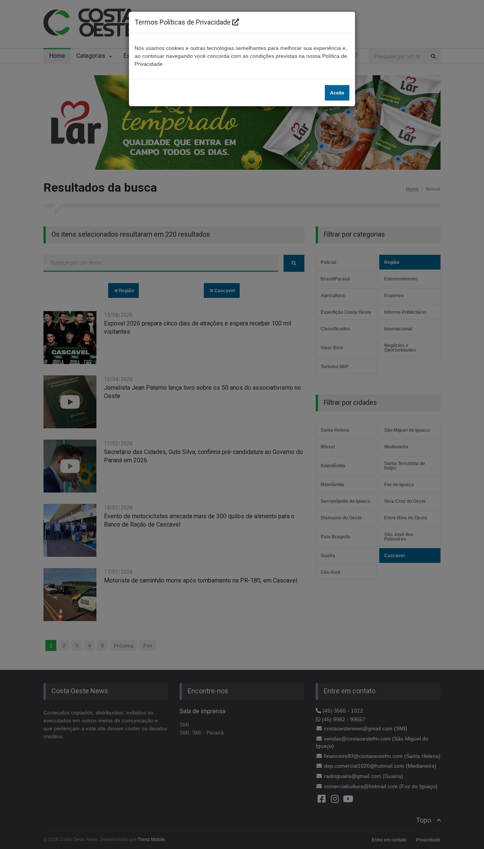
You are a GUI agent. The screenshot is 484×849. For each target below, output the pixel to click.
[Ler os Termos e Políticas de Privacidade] (235, 22)
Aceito (337, 93)
